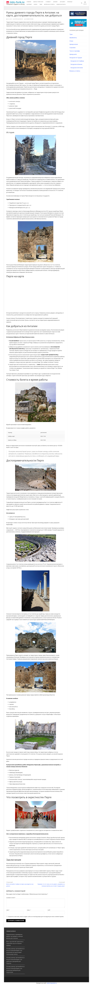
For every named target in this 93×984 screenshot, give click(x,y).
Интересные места (18, 19)
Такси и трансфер (75, 51)
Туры (71, 34)
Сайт (49, 910)
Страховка (73, 47)
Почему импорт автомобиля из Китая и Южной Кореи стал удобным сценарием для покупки (15, 960)
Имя (8, 910)
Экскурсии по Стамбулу (77, 61)
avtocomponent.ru (52, 983)
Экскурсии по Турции (76, 57)
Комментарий (10, 897)
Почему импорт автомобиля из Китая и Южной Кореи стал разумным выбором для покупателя (15, 969)
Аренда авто (73, 54)
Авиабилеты (73, 37)
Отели (71, 41)
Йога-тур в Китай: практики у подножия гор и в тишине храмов (14, 943)
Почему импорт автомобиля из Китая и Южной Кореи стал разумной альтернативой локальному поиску (15, 951)
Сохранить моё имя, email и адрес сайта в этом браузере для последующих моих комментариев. (36, 916)
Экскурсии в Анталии (77, 67)
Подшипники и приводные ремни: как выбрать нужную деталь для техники (14, 936)
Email (29, 910)
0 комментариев (29, 19)
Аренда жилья (74, 44)
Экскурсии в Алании (76, 64)
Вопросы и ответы (75, 71)
